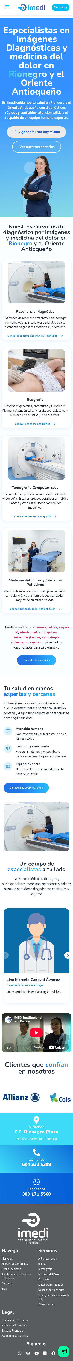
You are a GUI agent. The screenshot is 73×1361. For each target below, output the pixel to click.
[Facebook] (53, 1353)
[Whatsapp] (19, 1353)
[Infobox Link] (36, 1128)
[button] (5, 955)
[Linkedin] (45, 1353)
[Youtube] (36, 1353)
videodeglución (27, 637)
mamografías (46, 627)
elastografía (30, 632)
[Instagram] (28, 1353)
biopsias (49, 632)
